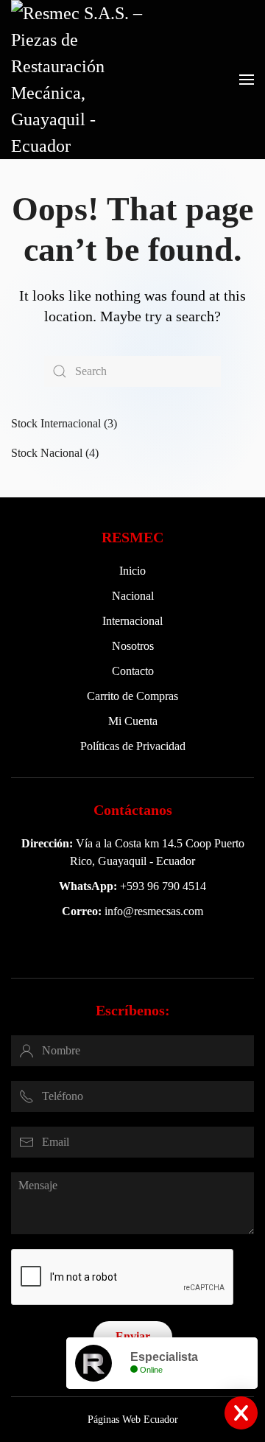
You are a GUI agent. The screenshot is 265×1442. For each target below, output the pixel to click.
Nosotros (133, 646)
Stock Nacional (46, 453)
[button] (246, 79)
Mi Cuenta (133, 721)
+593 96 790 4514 (163, 886)
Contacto (133, 671)
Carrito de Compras (132, 696)
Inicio (132, 570)
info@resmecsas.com (154, 911)
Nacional (133, 595)
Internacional (132, 621)
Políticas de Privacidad (133, 746)
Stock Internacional (56, 423)
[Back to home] (84, 79)
